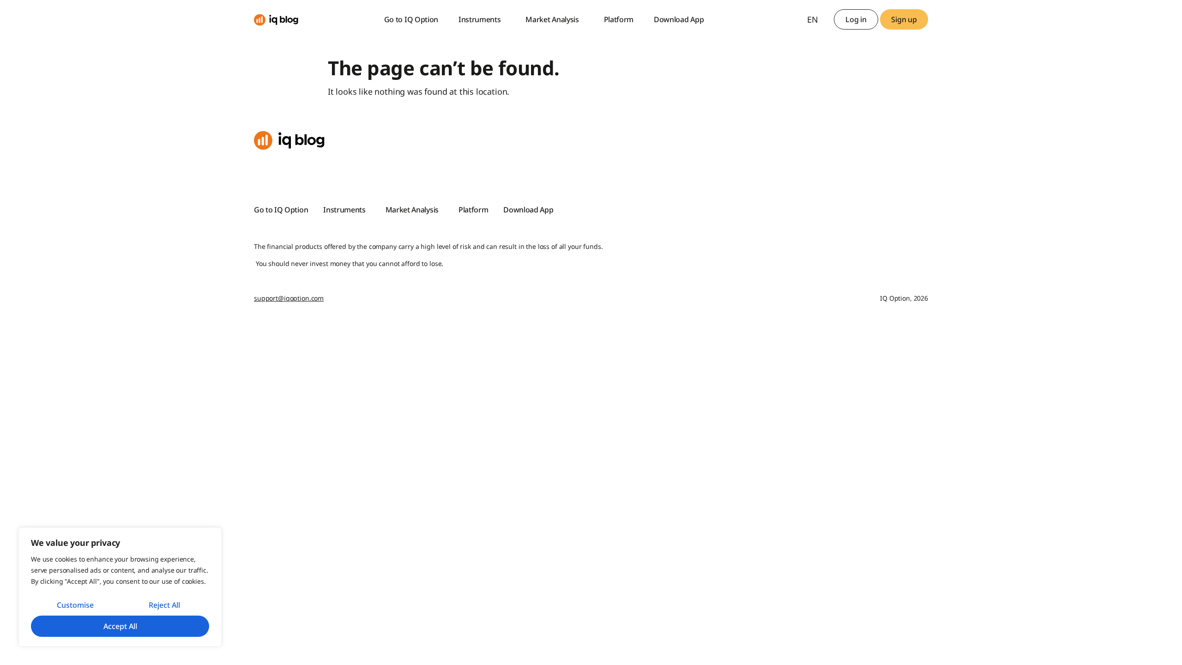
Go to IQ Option (411, 19)
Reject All (164, 605)
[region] (120, 587)
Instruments (479, 19)
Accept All (120, 626)
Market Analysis (552, 19)
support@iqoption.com (289, 298)
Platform (618, 19)
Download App (679, 19)
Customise (75, 605)
